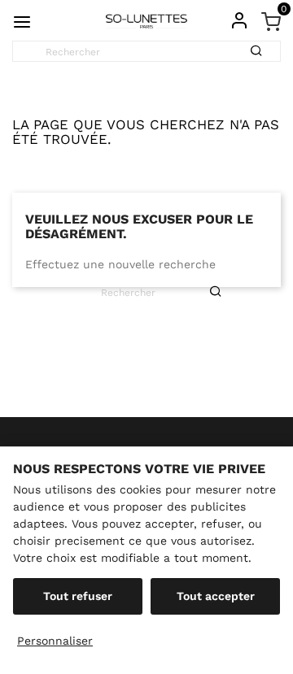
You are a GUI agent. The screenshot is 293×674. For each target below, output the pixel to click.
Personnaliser (55, 640)
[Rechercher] (261, 45)
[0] (271, 20)
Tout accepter (216, 595)
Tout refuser (77, 595)
